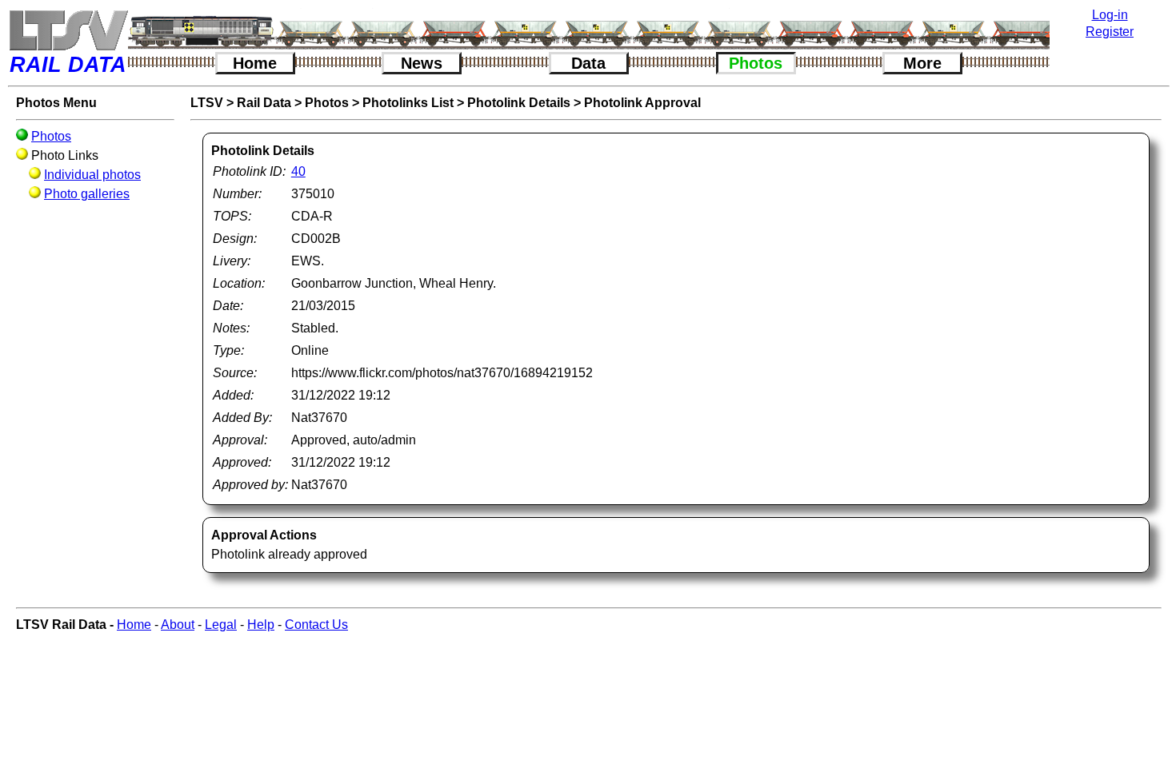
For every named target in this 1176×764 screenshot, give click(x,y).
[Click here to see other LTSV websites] (68, 30)
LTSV (206, 102)
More (922, 63)
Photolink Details (518, 102)
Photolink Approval (642, 102)
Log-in (1110, 15)
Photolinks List (408, 102)
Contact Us (316, 624)
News (421, 63)
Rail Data (264, 102)
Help (260, 624)
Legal (221, 624)
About (177, 624)
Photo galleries (87, 194)
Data (588, 63)
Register (1110, 31)
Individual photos (92, 174)
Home (255, 63)
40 (298, 171)
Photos (755, 63)
